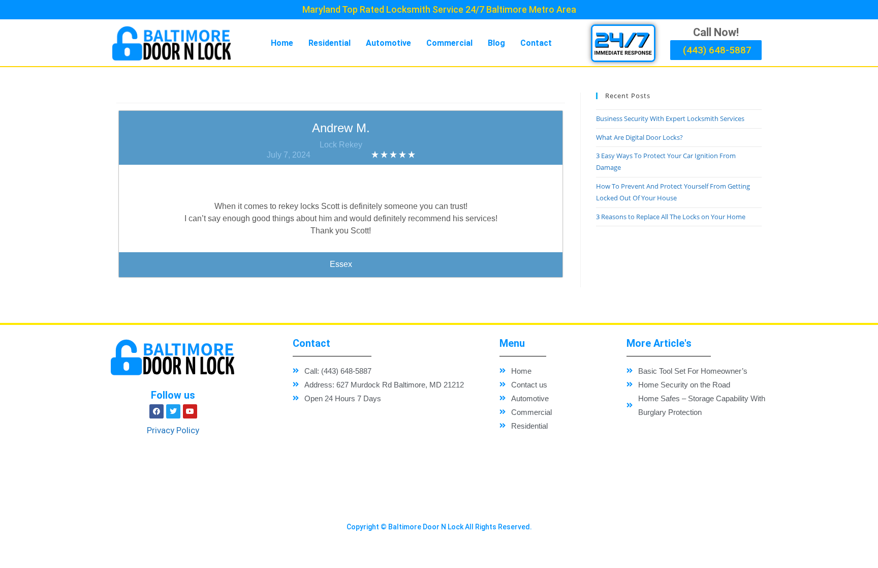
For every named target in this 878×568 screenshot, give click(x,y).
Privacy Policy (173, 430)
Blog (496, 43)
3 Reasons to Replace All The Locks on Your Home (670, 216)
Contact (536, 43)
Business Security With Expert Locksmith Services (670, 118)
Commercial (449, 43)
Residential (329, 43)
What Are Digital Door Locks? (639, 137)
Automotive (388, 43)
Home (282, 43)
